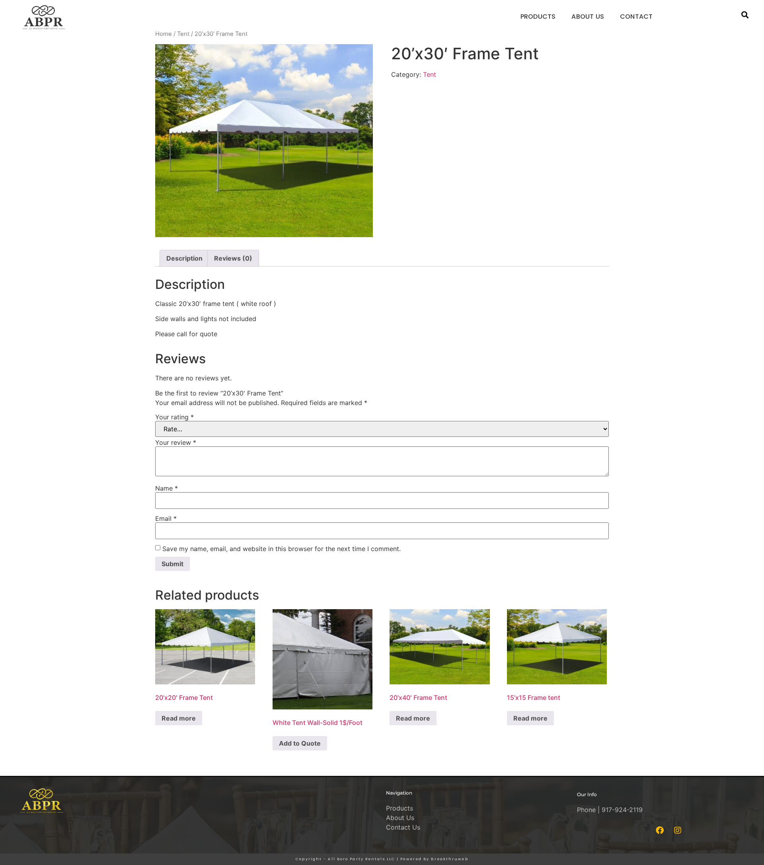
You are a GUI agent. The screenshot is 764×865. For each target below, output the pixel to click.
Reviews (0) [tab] (233, 258)
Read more (179, 718)
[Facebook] (660, 830)
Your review (175, 442)
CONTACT (636, 16)
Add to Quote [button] (300, 743)
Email (166, 518)
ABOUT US (587, 16)
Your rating (174, 417)
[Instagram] (678, 830)
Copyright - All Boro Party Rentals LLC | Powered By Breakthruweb (382, 859)
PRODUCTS (538, 16)
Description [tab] (184, 258)
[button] (744, 14)
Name (166, 488)
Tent (183, 33)
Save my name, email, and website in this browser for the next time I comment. (281, 548)
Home (163, 33)
